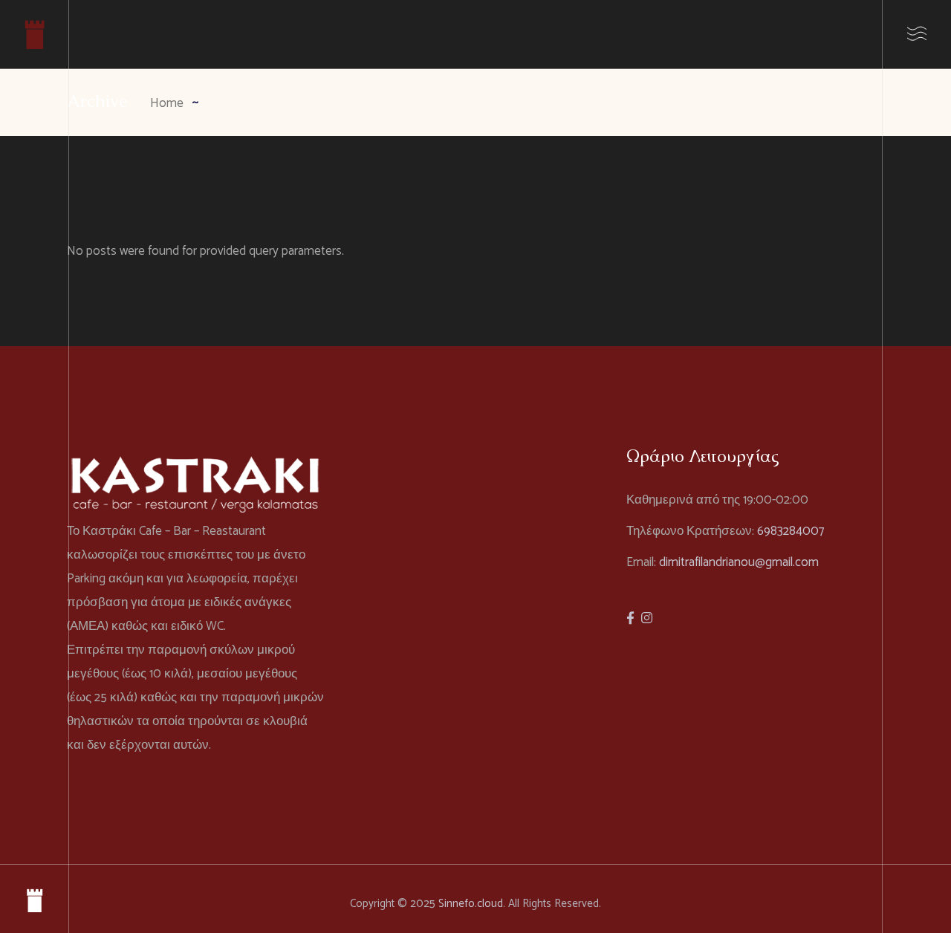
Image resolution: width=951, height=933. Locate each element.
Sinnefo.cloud (470, 903)
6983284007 (790, 531)
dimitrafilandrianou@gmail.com (739, 562)
